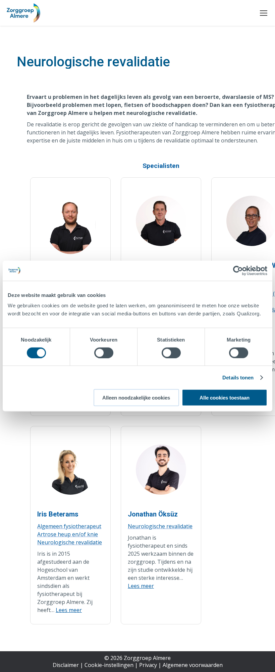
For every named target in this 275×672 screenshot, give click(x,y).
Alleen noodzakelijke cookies (136, 398)
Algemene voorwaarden (193, 665)
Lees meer (69, 610)
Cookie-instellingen (109, 665)
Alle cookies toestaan (225, 398)
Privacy (148, 665)
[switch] (103, 352)
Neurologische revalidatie (69, 542)
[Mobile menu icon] (263, 13)
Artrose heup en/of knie (67, 534)
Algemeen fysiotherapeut (69, 526)
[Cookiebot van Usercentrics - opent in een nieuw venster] (238, 270)
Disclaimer (66, 665)
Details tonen (238, 377)
